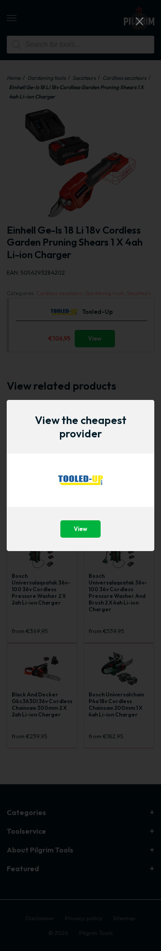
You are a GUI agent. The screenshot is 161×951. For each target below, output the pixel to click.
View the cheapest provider (81, 426)
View (80, 528)
